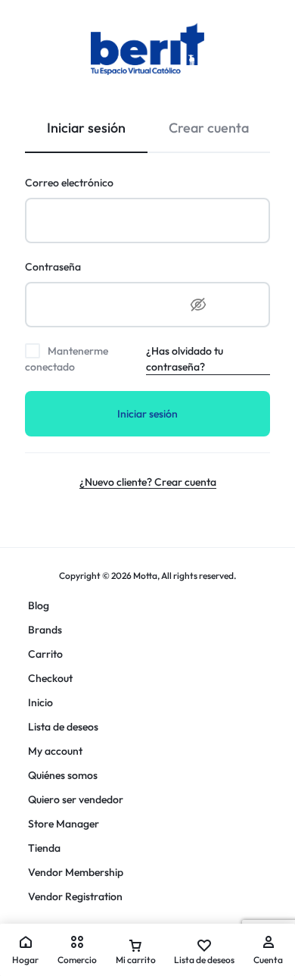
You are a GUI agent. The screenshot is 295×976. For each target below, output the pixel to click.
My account (55, 751)
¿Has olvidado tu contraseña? (184, 359)
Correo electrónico (69, 182)
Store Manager (63, 824)
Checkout (50, 678)
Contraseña (53, 267)
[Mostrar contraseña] (198, 304)
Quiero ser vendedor (75, 799)
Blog (38, 605)
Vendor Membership (75, 872)
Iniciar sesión (147, 414)
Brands (45, 630)
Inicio (40, 702)
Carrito (45, 654)
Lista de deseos (63, 727)
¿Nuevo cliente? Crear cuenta (147, 482)
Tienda (44, 848)
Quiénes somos (63, 775)
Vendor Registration (75, 896)
